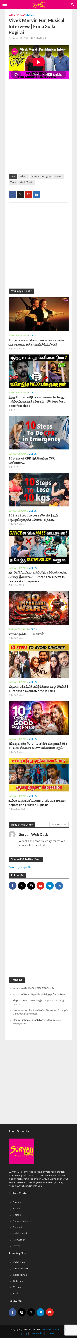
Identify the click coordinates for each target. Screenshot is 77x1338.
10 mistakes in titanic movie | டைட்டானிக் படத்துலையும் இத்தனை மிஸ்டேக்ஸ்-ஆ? (36, 342)
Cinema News (20, 1268)
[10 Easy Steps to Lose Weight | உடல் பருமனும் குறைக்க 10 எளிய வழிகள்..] (39, 489)
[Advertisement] (38, 129)
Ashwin (23, 176)
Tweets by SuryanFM (20, 867)
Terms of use (49, 1329)
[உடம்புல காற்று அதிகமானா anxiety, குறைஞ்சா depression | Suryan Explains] (39, 774)
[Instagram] (31, 886)
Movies (17, 1287)
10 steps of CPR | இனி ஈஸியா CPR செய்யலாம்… (32, 460)
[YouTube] (40, 886)
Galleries (18, 1281)
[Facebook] (12, 886)
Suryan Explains (18, 335)
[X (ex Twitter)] (22, 886)
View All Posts (59, 824)
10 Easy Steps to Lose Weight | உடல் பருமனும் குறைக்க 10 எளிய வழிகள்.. (33, 517)
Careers (50, 1333)
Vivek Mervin (26, 182)
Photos (17, 1214)
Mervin (58, 176)
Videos (30, 14)
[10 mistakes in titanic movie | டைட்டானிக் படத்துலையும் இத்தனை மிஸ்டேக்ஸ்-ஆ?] (39, 314)
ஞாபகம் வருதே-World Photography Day (33, 987)
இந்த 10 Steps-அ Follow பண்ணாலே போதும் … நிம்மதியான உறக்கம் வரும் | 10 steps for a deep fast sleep (37, 401)
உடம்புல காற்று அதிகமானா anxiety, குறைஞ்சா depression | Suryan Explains (37, 803)
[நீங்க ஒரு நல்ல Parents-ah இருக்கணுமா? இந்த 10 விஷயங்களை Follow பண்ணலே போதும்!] (39, 717)
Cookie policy (37, 1333)
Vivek (13, 182)
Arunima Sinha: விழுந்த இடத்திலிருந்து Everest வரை (39, 994)
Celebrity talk (17, 14)
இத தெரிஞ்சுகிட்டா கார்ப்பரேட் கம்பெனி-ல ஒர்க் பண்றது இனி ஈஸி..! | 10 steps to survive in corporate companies (38, 576)
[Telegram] (50, 886)
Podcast (17, 1227)
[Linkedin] (59, 886)
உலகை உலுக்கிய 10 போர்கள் (26, 634)
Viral (15, 1293)
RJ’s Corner (19, 1239)
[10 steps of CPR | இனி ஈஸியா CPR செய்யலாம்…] (39, 432)
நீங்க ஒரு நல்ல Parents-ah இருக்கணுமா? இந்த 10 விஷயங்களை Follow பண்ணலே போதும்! (38, 746)
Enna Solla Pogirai (41, 176)
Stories (17, 1202)
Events (16, 1245)
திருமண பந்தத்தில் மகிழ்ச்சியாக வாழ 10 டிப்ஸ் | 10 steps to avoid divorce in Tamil (38, 689)
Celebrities (19, 1262)
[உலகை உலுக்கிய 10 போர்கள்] (39, 608)
